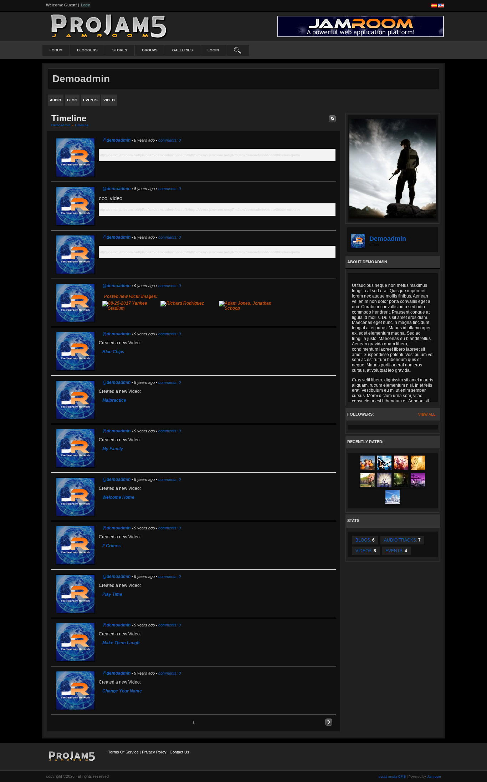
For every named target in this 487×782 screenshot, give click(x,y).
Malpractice (114, 400)
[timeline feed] (332, 119)
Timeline (81, 125)
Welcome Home (118, 497)
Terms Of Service (123, 752)
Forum (56, 50)
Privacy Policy (154, 752)
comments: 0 (169, 140)
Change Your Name (122, 691)
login (213, 50)
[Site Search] (237, 50)
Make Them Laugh (120, 642)
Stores (119, 50)
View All (426, 414)
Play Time (112, 594)
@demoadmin (116, 140)
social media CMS (392, 776)
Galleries (182, 50)
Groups (150, 50)
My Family (112, 448)
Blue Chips (113, 351)
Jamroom (434, 776)
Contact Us (179, 752)
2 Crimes (111, 545)
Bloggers (87, 50)
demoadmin (61, 125)
